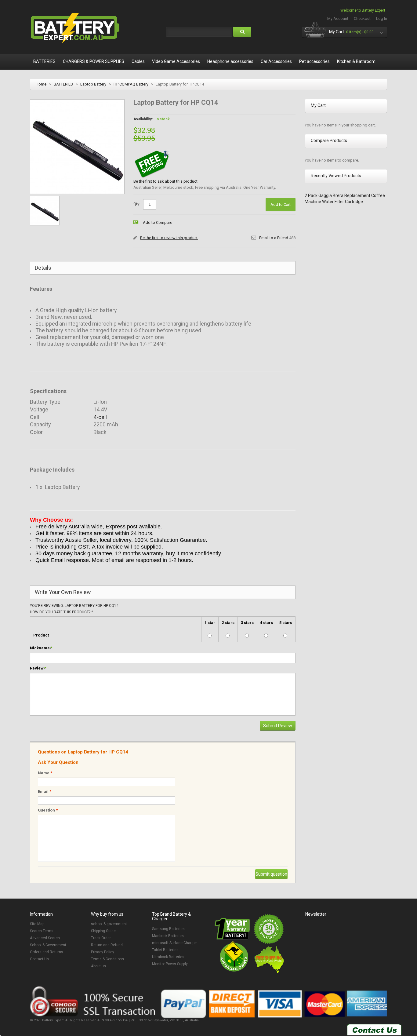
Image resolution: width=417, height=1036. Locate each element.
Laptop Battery (93, 84)
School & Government (48, 945)
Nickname (40, 648)
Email (44, 791)
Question (48, 810)
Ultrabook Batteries (168, 957)
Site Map (37, 924)
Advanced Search (45, 938)
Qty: (136, 204)
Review (37, 668)
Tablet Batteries (165, 950)
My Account (337, 18)
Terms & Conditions (107, 959)
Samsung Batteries (168, 929)
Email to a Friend (273, 237)
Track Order (101, 938)
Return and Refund (107, 945)
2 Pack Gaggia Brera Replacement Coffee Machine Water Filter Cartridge (345, 198)
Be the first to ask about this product (165, 181)
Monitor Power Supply (170, 964)
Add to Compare (157, 222)
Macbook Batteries (168, 936)
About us (98, 966)
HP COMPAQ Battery (131, 84)
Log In (381, 18)
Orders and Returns (46, 952)
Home (41, 84)
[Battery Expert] (75, 28)
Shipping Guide (103, 931)
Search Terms (41, 931)
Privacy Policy (102, 952)
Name (45, 773)
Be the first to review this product (169, 237)
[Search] (242, 32)
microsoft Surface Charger (174, 943)
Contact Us (39, 959)
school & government (109, 924)
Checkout (362, 18)
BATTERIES (63, 84)
